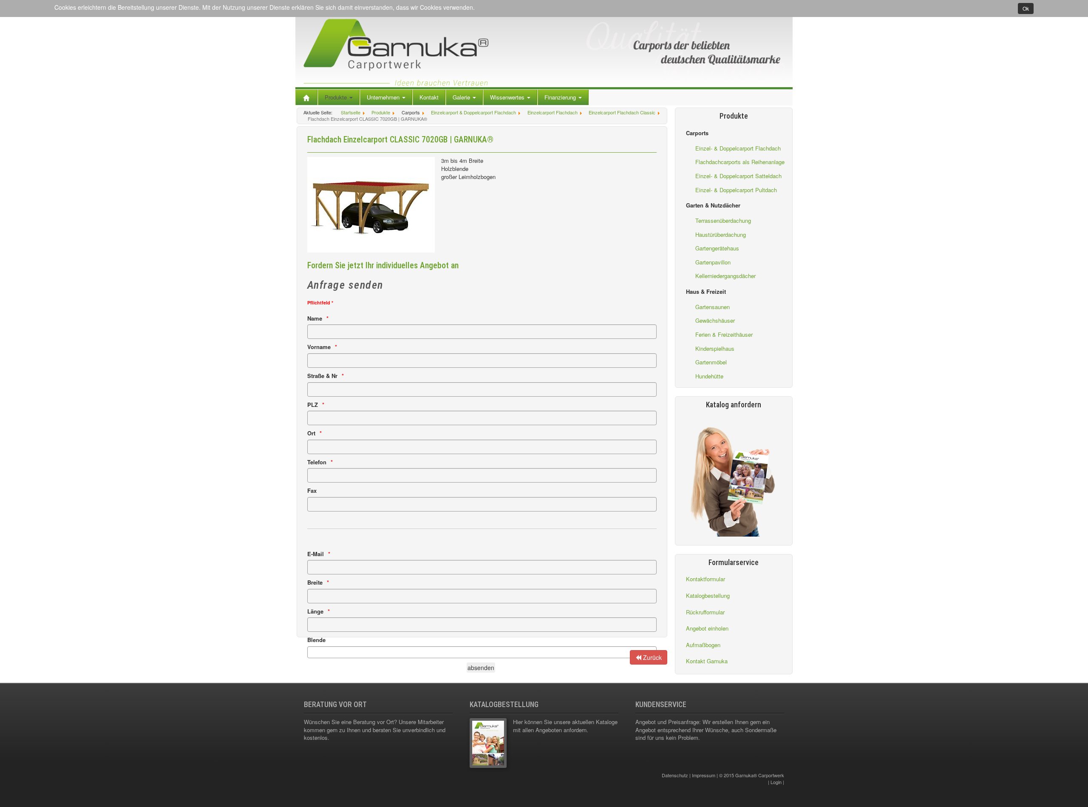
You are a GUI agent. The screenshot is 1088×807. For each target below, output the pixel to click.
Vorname (319, 347)
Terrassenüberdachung (723, 220)
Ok (1026, 8)
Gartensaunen (712, 307)
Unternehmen (384, 97)
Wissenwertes (508, 97)
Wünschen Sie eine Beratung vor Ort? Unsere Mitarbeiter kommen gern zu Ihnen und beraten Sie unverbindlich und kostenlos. (374, 730)
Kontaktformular (705, 579)
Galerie (462, 97)
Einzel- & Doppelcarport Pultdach (736, 190)
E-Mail (315, 554)
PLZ (312, 405)
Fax (312, 490)
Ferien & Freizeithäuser (724, 334)
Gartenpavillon (713, 262)
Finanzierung (561, 97)
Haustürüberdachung (720, 234)
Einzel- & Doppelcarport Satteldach (738, 176)
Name (314, 318)
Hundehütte (709, 376)
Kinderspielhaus (714, 348)
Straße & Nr (322, 376)
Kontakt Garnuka (707, 661)
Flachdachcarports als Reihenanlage (740, 162)
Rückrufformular (705, 612)
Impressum (703, 775)
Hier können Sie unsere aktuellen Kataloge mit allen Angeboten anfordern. (565, 726)
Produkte (336, 97)
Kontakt (429, 97)
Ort (311, 433)
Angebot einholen (707, 628)
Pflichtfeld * (320, 302)
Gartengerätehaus (717, 248)
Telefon (316, 462)
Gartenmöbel (711, 362)
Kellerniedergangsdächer (725, 276)
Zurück (651, 657)
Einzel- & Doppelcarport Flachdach (738, 148)
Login (776, 782)
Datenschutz (675, 775)
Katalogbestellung (708, 595)
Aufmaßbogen (703, 645)
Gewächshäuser (715, 320)
